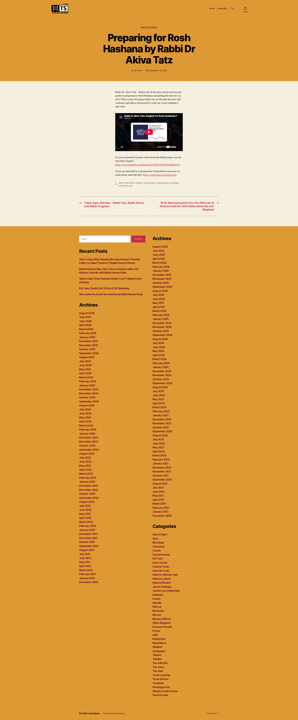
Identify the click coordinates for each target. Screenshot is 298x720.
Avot (155, 538)
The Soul (157, 671)
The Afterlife (160, 663)
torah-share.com (126, 185)
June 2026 (85, 321)
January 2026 (87, 337)
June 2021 (85, 558)
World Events (160, 695)
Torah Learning (161, 675)
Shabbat (157, 647)
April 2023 (85, 469)
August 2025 (86, 357)
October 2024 (87, 397)
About (212, 8)
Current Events (161, 554)
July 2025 (85, 361)
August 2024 (87, 405)
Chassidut (158, 546)
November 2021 (88, 538)
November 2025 (88, 345)
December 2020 (88, 582)
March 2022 (86, 522)
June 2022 (85, 509)
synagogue (159, 651)
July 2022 (85, 505)
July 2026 (85, 317)
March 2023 (86, 473)
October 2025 (87, 349)
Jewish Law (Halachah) (166, 590)
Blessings (158, 542)
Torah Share (93, 713)
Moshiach (158, 610)
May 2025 (85, 369)
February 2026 (87, 333)
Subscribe (222, 8)
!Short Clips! (159, 534)
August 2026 (87, 313)
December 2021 (88, 533)
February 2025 (87, 381)
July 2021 (85, 554)
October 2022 (87, 493)
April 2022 (85, 517)
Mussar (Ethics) (161, 618)
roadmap (138, 183)
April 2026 (85, 325)
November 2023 (88, 441)
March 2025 (86, 377)
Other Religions (161, 622)
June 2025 (85, 365)
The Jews (158, 667)
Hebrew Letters (161, 578)
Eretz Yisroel (159, 562)
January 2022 (87, 530)
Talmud (156, 655)
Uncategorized (161, 687)
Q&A (155, 635)
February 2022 (87, 525)
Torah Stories (160, 679)
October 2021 (87, 542)
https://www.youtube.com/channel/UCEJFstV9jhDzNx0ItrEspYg (147, 164)
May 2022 (85, 513)
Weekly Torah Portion (165, 691)
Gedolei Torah (160, 566)
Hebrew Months (161, 582)
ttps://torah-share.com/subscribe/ (160, 174)
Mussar (156, 614)
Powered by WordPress (113, 713)
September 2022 (89, 497)
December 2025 (88, 341)
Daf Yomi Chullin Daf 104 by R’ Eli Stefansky (104, 288)
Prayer (156, 630)
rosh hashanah (150, 183)
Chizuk (156, 550)
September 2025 (89, 353)
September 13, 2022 (158, 70)
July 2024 (85, 409)
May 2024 (85, 417)
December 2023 (88, 437)
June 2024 (85, 413)
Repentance (159, 643)
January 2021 (87, 578)
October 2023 (87, 445)
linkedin (157, 602)
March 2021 (86, 570)
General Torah (160, 570)
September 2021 (89, 546)
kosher (156, 598)
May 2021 (84, 562)
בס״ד (232, 8)
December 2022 (88, 485)
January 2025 (87, 385)
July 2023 (85, 457)
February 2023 (87, 477)
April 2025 (85, 373)
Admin (139, 70)
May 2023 (85, 465)
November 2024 (88, 393)
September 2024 (89, 401)
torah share (174, 183)
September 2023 (89, 449)
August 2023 (86, 453)
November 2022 (88, 489)
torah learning (162, 183)
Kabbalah (157, 594)
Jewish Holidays (149, 27)
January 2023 (87, 481)
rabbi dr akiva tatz (126, 183)
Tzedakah (158, 683)
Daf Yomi (157, 558)
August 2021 (86, 550)
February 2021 (87, 574)
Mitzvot (156, 606)
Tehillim (157, 659)
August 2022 (86, 501)
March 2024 (86, 425)
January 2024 (87, 433)
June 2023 (85, 461)
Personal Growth (162, 626)
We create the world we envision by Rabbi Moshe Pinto (111, 294)
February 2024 (87, 429)
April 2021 (85, 566)
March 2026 (86, 329)
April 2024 (85, 421)
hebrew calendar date (165, 574)
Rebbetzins (158, 638)
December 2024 (88, 389)
